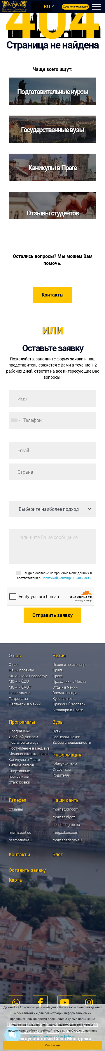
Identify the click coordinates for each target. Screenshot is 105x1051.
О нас (13, 664)
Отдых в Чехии (65, 687)
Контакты (53, 295)
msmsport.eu (20, 832)
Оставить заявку (27, 870)
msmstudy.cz (63, 817)
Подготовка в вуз (23, 742)
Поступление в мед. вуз (29, 748)
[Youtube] (65, 1002)
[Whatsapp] (16, 1002)
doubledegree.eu (66, 824)
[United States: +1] (15, 420)
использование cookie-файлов (52, 1036)
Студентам (61, 769)
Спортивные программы (19, 773)
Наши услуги (19, 692)
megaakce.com (65, 832)
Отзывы (16, 809)
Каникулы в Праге (24, 759)
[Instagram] (89, 1002)
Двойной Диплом (23, 736)
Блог (57, 854)
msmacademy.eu (67, 839)
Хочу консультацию (75, 6)
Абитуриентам (64, 763)
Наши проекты (21, 670)
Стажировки (19, 782)
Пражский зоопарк (68, 704)
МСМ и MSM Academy (28, 675)
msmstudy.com (65, 809)
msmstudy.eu (20, 839)
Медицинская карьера (28, 753)
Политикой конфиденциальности (66, 578)
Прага (57, 675)
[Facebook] (40, 1002)
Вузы (57, 731)
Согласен (52, 1045)
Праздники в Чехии (69, 681)
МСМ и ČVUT (20, 687)
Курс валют (62, 698)
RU (47, 6)
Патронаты (18, 698)
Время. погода (64, 692)
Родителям (62, 775)
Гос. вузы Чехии (66, 736)
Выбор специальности (71, 742)
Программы (19, 731)
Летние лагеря (21, 765)
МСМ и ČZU (19, 681)
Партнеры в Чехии (25, 704)
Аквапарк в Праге (67, 709)
